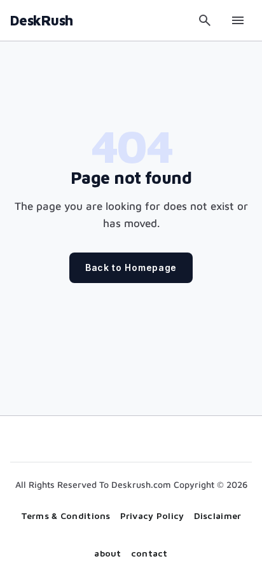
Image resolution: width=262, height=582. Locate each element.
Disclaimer (218, 515)
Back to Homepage (131, 267)
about (107, 553)
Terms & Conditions (66, 515)
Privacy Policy (152, 515)
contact (149, 553)
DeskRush (41, 20)
